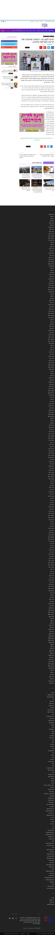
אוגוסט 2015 (51, 479)
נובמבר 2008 (51, 636)
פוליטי (46, 30)
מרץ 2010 (52, 601)
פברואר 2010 (51, 603)
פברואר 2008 (51, 655)
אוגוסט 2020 (51, 369)
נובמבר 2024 (51, 259)
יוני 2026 (52, 218)
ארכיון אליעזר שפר (50, 849)
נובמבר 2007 (51, 661)
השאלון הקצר (51, 729)
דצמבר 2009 (51, 608)
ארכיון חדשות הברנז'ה (50, 843)
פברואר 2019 (51, 405)
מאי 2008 (52, 648)
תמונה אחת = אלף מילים (49, 793)
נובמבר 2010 (51, 586)
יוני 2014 (52, 500)
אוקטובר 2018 (51, 414)
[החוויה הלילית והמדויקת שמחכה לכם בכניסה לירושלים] (24, 183)
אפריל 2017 (51, 444)
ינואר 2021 (51, 358)
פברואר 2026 (51, 227)
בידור (24, 30)
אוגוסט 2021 (51, 343)
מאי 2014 (52, 502)
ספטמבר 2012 (51, 539)
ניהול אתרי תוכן (39, 933)
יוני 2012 (52, 545)
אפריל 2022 (51, 326)
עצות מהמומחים (51, 694)
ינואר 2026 (51, 229)
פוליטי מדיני (51, 738)
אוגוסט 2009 (51, 616)
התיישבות (52, 707)
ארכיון (53, 828)
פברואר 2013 (51, 528)
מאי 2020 (52, 375)
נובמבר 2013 (51, 513)
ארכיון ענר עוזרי (51, 770)
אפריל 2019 (51, 403)
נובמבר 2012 (51, 534)
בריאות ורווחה (51, 802)
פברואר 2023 (51, 304)
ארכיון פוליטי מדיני (50, 888)
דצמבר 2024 (51, 257)
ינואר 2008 (51, 657)
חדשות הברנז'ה (51, 789)
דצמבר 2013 (51, 511)
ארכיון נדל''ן (51, 873)
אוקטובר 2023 (51, 287)
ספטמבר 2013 (51, 517)
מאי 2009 (52, 623)
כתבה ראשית (52, 36)
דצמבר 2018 (51, 410)
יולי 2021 (52, 345)
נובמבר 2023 (51, 285)
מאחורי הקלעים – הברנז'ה (17, 30)
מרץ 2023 (52, 302)
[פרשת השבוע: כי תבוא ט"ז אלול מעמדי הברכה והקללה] (48, 169)
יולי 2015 (52, 481)
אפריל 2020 (51, 378)
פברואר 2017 (51, 448)
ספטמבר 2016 (51, 457)
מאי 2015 (52, 485)
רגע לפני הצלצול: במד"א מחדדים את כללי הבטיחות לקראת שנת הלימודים (37, 176)
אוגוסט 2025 (51, 240)
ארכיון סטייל (51, 882)
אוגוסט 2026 (51, 214)
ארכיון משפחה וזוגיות (50, 879)
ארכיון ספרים (51, 839)
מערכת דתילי (49, 44)
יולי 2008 (52, 644)
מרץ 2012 (52, 552)
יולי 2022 (52, 319)
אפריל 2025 (51, 248)
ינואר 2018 (51, 429)
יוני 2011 (52, 571)
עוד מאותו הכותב (37, 162)
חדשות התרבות (51, 776)
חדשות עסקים (51, 750)
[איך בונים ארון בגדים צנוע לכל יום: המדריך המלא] (15, 77)
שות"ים (52, 821)
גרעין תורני (52, 806)
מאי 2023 (52, 298)
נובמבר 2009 (51, 610)
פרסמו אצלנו (32, 21)
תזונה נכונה (51, 718)
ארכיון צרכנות (51, 875)
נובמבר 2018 (51, 412)
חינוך (53, 714)
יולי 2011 (52, 569)
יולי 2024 (52, 268)
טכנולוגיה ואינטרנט (50, 716)
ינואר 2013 (51, 530)
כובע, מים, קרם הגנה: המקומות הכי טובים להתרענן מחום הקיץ (26, 176)
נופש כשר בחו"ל (50, 710)
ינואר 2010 (51, 605)
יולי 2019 (52, 397)
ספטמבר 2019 (51, 393)
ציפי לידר (52, 817)
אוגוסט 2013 (51, 519)
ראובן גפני (52, 819)
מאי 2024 (52, 272)
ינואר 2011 (51, 582)
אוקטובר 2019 (51, 390)
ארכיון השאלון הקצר (50, 864)
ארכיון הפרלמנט (51, 886)
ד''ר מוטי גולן (51, 813)
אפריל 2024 (51, 274)
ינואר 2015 (51, 494)
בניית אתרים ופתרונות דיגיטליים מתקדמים (11, 933)
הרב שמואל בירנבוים (50, 811)
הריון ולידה (52, 759)
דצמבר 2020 (51, 360)
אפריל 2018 (51, 425)
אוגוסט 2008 (51, 642)
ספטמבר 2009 (51, 614)
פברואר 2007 (51, 681)
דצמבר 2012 (51, 532)
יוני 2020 (52, 373)
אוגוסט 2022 (51, 317)
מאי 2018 (52, 423)
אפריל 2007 (51, 676)
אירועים (52, 725)
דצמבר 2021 (51, 334)
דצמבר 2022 (51, 309)
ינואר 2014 (51, 509)
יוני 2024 (52, 270)
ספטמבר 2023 (51, 289)
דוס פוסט (52, 787)
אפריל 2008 (51, 651)
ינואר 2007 (51, 683)
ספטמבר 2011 (51, 565)
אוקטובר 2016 (51, 455)
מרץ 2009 (52, 627)
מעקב (3, 44)
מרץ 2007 (52, 679)
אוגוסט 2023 (51, 291)
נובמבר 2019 (51, 388)
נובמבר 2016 (51, 453)
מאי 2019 (52, 401)
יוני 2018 (52, 421)
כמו (2, 41)
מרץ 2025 (52, 251)
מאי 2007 (52, 674)
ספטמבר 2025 (51, 238)
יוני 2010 (52, 595)
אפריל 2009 (51, 625)
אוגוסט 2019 (51, 395)
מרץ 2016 (52, 464)
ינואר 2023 (51, 307)
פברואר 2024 (51, 279)
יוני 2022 (52, 322)
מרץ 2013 (52, 526)
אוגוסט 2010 (51, 590)
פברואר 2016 (51, 466)
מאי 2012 (52, 547)
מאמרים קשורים (47, 162)
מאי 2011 (52, 573)
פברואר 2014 (51, 507)
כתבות (52, 731)
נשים (30, 30)
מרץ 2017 (52, 446)
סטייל (53, 763)
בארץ (53, 727)
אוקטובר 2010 (51, 588)
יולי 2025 (52, 242)
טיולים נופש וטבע (50, 768)
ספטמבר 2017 (51, 438)
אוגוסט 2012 (51, 541)
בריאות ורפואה (51, 720)
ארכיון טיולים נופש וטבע (49, 877)
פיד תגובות (52, 902)
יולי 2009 (52, 618)
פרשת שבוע (52, 172)
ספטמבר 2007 (51, 666)
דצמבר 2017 (51, 431)
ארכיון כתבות (51, 867)
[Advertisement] (27, 10)
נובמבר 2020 (51, 362)
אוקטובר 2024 (51, 261)
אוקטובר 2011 (51, 562)
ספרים (52, 783)
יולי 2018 (52, 418)
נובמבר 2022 (51, 311)
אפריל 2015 (51, 487)
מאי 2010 (52, 597)
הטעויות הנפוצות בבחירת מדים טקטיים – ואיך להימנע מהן (47, 155)
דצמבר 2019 (51, 386)
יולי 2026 (52, 216)
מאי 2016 (52, 459)
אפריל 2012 (51, 550)
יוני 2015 (52, 483)
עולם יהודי (38, 30)
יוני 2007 (52, 672)
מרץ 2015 (52, 489)
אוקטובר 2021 (51, 339)
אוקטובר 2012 (51, 537)
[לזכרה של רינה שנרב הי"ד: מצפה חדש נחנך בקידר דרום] (48, 183)
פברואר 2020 (51, 382)
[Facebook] (5, 21)
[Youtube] (2, 21)
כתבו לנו (37, 21)
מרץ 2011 (52, 578)
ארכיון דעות (52, 851)
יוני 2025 (52, 244)
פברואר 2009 (51, 629)
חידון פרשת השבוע (50, 808)
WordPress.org (50, 904)
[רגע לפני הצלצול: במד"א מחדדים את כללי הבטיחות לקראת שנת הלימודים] (36, 169)
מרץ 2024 (52, 276)
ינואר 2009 (51, 631)
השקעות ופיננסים (50, 697)
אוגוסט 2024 (51, 266)
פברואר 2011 (51, 580)
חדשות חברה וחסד (50, 804)
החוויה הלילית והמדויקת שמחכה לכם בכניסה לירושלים (25, 189)
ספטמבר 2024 (51, 264)
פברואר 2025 (51, 253)
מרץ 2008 (52, 653)
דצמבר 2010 (51, 584)
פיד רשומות (51, 900)
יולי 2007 (52, 670)
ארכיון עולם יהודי (51, 830)
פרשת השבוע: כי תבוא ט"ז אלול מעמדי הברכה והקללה (49, 176)
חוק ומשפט (51, 701)
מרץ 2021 (52, 354)
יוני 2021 (52, 347)
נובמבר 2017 (51, 433)
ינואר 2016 (51, 468)
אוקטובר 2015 (51, 474)
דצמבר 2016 (51, 451)
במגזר (53, 841)
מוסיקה (52, 778)
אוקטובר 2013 (51, 515)
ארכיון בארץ (51, 862)
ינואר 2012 (51, 556)
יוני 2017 (52, 442)
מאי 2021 (52, 350)
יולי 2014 (52, 498)
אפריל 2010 (51, 599)
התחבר (52, 898)
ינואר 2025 (51, 255)
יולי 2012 (52, 543)
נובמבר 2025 (51, 233)
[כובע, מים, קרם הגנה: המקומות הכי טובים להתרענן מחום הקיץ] (24, 169)
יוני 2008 (52, 646)
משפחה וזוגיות (51, 761)
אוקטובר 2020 (51, 365)
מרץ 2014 (52, 504)
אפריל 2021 (51, 352)
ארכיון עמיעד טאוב (50, 858)
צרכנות (52, 755)
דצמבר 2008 (51, 633)
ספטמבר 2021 (51, 341)
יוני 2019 (52, 399)
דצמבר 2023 (51, 283)
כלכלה (34, 30)
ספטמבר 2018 (51, 416)
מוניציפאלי (52, 796)
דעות (43, 30)
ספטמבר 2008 (51, 640)
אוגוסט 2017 (51, 440)
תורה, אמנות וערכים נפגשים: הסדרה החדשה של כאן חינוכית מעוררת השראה (27, 156)
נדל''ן (53, 753)
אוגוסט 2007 (51, 668)
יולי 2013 (52, 522)
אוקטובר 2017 (51, 436)
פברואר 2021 (51, 356)
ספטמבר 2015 (51, 476)
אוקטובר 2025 (51, 236)
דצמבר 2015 (51, 470)
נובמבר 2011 (51, 560)
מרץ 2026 (52, 225)
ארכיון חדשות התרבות (49, 834)
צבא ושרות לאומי (46, 36)
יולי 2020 (52, 371)
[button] (2, 30)
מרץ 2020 (52, 380)
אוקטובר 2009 (51, 612)
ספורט (52, 692)
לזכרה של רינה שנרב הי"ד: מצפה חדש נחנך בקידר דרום (49, 189)
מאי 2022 (52, 324)
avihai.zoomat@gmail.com (29, 928)
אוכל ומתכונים (51, 774)
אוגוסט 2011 (51, 567)
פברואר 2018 (51, 427)
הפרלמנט (52, 735)
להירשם (3, 47)
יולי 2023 (52, 294)
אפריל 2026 (51, 223)
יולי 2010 (52, 593)
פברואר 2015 (51, 491)
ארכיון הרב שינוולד (50, 854)
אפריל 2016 (51, 461)
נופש (27, 30)
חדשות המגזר (50, 30)
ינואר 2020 (51, 384)
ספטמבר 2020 (51, 367)
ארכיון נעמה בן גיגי (50, 856)
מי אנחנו (41, 21)
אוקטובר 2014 (51, 496)
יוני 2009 (52, 621)
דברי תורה (52, 824)
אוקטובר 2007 (51, 664)
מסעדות (52, 781)
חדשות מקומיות (51, 798)
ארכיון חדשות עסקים (50, 871)
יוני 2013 (52, 524)
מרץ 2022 (52, 328)
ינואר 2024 (51, 281)
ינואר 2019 (51, 408)
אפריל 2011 (51, 575)
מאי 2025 (52, 246)
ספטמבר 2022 (51, 315)
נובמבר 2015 (51, 472)
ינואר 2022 (51, 332)
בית (53, 34)
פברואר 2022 (51, 330)
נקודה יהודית (51, 791)
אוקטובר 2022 (51, 313)
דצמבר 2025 (51, 231)
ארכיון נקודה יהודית (50, 845)
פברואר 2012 (51, 554)
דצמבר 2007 (51, 659)
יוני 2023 (52, 296)
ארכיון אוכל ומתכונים (50, 832)
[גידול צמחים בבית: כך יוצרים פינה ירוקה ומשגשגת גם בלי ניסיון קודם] (15, 85)
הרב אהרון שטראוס (50, 815)
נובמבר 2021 (51, 337)
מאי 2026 (52, 221)
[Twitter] (3, 21)
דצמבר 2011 (51, 558)
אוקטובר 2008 (51, 638)
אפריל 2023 (51, 300)
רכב (53, 699)
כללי (12, 79)
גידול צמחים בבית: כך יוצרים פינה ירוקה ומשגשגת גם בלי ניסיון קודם (7, 85)
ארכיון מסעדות (51, 836)
